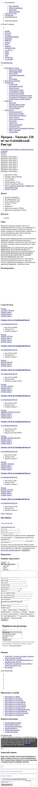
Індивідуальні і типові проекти (19, 99)
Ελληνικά (8, 33)
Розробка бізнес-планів (17, 104)
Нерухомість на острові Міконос (16, 711)
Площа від (4, 585)
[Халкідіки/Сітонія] (12, 636)
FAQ (10, 77)
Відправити (25, 550)
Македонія (9, 149)
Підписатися (7, 640)
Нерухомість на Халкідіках (14, 700)
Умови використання (12, 730)
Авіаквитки (13, 123)
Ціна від (3, 580)
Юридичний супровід (16, 114)
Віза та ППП (13, 73)
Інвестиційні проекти (16, 106)
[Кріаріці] (12, 638)
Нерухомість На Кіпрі (12, 81)
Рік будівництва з (7, 597)
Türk (6, 55)
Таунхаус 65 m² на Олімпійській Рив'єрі (15, 320)
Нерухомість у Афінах (12, 697)
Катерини (30, 149)
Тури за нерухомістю (16, 119)
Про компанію (14, 6)
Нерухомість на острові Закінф (15, 706)
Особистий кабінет (11, 732)
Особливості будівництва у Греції (20, 97)
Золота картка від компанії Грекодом (21, 128)
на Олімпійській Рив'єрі (9, 324)
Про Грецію (13, 79)
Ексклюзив (13, 121)
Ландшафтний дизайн (16, 92)
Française (8, 46)
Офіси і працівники (15, 8)
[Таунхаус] (9, 569)
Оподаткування (14, 108)
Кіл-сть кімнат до (7, 595)
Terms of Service (5, 542)
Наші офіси (13, 10)
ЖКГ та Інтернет (15, 130)
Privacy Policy (29, 541)
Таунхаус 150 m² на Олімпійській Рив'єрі (15, 396)
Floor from (4, 589)
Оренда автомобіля (15, 125)
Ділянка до (4, 607)
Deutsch (7, 42)
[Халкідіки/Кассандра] (12, 634)
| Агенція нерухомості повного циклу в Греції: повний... (19, 657)
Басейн (24, 612)
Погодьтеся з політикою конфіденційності (15, 779)
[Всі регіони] (12, 632)
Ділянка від (5, 605)
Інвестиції (8, 101)
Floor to (3, 591)
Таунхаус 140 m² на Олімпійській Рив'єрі (15, 370)
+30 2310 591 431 (11, 13)
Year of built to (5, 599)
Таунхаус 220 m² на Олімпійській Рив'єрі (15, 346)
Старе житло (22, 616)
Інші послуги (9, 110)
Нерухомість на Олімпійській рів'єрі (17, 709)
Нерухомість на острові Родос (15, 704)
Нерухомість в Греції (12, 68)
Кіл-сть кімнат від (7, 593)
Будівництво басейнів (16, 93)
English (7, 31)
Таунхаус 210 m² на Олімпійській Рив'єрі (15, 421)
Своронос (4, 151)
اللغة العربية (9, 59)
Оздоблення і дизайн (16, 90)
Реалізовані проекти (16, 86)
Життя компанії (14, 11)
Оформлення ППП (15, 72)
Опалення (16, 612)
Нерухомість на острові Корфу (15, 702)
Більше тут (28, 744)
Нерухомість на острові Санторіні (16, 713)
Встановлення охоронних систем (20, 95)
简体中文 (8, 40)
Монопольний (17, 618)
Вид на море (13, 610)
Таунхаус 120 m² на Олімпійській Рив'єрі (15, 447)
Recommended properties (13, 723)
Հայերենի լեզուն (12, 37)
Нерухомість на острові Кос (14, 715)
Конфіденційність (11, 728)
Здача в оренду (14, 117)
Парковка (23, 610)
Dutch (7, 44)
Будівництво (9, 82)
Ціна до (3, 583)
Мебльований (5, 612)
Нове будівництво (27, 614)
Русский (8, 35)
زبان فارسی (9, 50)
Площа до (4, 587)
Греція (3, 149)
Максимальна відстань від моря (12, 601)
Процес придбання (15, 70)
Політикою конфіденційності (11, 550)
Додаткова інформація (16, 75)
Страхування (13, 132)
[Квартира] (9, 566)
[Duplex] (9, 568)
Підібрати (4, 620)
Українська (8, 57)
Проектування (14, 88)
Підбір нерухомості (15, 112)
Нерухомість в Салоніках (13, 698)
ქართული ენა (10, 48)
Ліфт (4, 610)
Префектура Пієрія (20, 149)
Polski (7, 52)
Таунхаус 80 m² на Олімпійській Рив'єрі (15, 499)
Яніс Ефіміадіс (6, 518)
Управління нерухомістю (17, 115)
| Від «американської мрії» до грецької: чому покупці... (19, 661)
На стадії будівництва (8, 616)
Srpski (7, 54)
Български (8, 38)
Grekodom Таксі (14, 126)
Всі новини (9, 667)
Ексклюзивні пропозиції (13, 726)
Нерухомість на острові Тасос (15, 708)
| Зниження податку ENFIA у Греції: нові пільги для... (19, 664)
